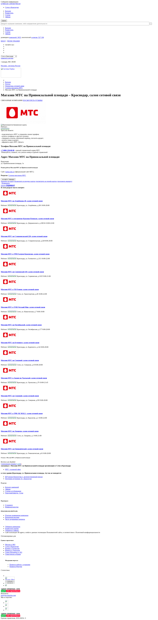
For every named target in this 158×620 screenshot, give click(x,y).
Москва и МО (10, 545)
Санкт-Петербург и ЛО (13, 552)
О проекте (9, 505)
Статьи (7, 15)
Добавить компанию (12, 527)
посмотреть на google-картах (46, 181)
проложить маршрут (64, 181)
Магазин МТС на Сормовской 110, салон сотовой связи (22, 272)
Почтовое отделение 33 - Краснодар (18, 479)
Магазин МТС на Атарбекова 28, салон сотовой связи (22, 201)
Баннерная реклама (12, 517)
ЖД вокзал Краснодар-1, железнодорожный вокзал (24, 477)
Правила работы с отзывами (19, 565)
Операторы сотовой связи (14, 86)
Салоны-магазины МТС (14, 88)
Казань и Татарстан (12, 548)
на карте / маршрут (8, 179)
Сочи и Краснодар (12, 7)
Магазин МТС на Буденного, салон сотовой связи (20, 343)
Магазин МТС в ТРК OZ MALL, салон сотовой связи (22, 413)
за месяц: (37, 37)
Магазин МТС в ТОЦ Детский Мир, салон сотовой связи (23, 307)
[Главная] (5, 80)
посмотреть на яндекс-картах (24, 181)
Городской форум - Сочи (14, 493)
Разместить (9, 13)
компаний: (15, 37)
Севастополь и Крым (13, 554)
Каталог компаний (12, 487)
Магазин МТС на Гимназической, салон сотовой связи (22, 449)
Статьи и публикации (13, 491)
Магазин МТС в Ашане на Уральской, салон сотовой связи (24, 378)
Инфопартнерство (11, 507)
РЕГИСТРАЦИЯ (13, 41)
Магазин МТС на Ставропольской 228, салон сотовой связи (24, 236)
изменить (7, 58)
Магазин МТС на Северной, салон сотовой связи (20, 360)
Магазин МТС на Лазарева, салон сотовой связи (19, 431)
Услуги (7, 84)
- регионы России (10, 66)
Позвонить (5, 183)
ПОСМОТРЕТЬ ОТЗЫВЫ (32, 100)
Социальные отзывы (11, 464)
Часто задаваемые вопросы (15, 519)
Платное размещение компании (16, 515)
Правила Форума (15, 566)
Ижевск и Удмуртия (12, 550)
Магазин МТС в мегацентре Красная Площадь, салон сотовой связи (27, 219)
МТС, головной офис (13, 469)
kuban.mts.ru (9, 172)
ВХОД (3, 41)
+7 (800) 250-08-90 (7, 150)
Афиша (7, 17)
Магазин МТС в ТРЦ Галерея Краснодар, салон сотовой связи (25, 254)
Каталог (8, 11)
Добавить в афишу (12, 530)
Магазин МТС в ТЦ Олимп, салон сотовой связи (20, 289)
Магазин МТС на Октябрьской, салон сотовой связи (21, 325)
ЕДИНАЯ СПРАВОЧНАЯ (10, 4)
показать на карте (7, 181)
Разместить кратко (12, 528)
